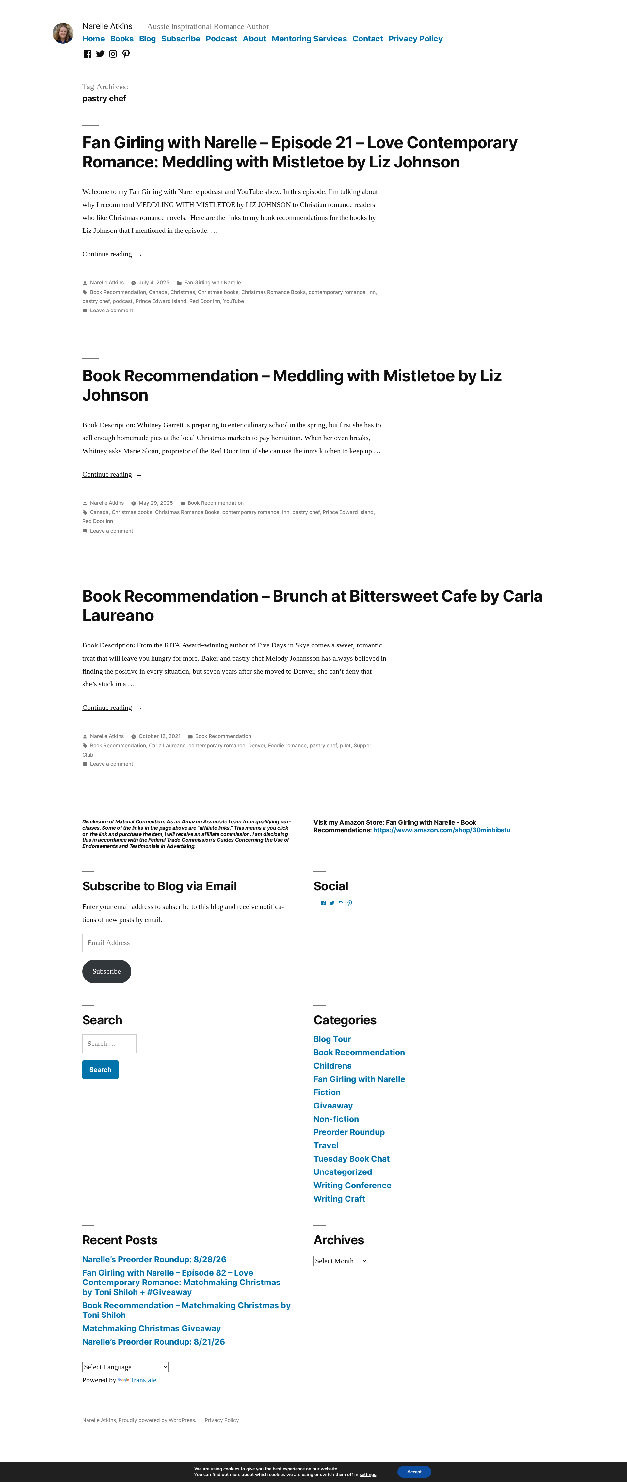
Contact (367, 38)
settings (368, 1475)
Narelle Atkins (107, 26)
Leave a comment (111, 310)
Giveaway (333, 1105)
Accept (414, 1472)
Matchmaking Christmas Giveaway (151, 1328)
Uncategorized (343, 1172)
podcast (123, 301)
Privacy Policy (416, 38)
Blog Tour (332, 1039)
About (254, 38)
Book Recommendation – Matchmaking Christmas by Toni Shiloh (186, 1310)
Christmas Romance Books (273, 292)
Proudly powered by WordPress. (158, 1420)
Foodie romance (287, 745)
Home (93, 38)
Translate (143, 1380)
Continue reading (112, 254)
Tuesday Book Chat (352, 1159)
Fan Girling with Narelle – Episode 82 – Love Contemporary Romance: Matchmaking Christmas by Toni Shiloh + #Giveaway (181, 1282)
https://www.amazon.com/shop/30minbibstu (441, 830)
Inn (372, 292)
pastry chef (96, 301)
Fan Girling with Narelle (212, 282)
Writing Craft (339, 1198)
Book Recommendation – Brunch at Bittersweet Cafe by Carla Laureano (312, 605)
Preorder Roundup (349, 1132)
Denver (256, 745)
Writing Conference (353, 1185)
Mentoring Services (309, 38)
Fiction (327, 1092)
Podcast (221, 38)
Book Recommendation (118, 292)
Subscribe (181, 38)
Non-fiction (336, 1119)
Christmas (182, 292)
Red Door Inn (204, 301)
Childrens (333, 1066)
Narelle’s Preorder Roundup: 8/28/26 (154, 1259)
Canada (158, 292)
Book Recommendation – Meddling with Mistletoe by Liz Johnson (292, 385)
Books (122, 38)
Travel (326, 1145)
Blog (147, 38)
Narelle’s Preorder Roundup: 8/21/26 (153, 1342)
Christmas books (218, 292)
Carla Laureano (167, 745)
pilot (345, 745)
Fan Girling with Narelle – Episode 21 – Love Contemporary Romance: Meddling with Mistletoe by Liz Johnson (300, 152)
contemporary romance (337, 292)
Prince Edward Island (161, 301)
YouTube (233, 301)
